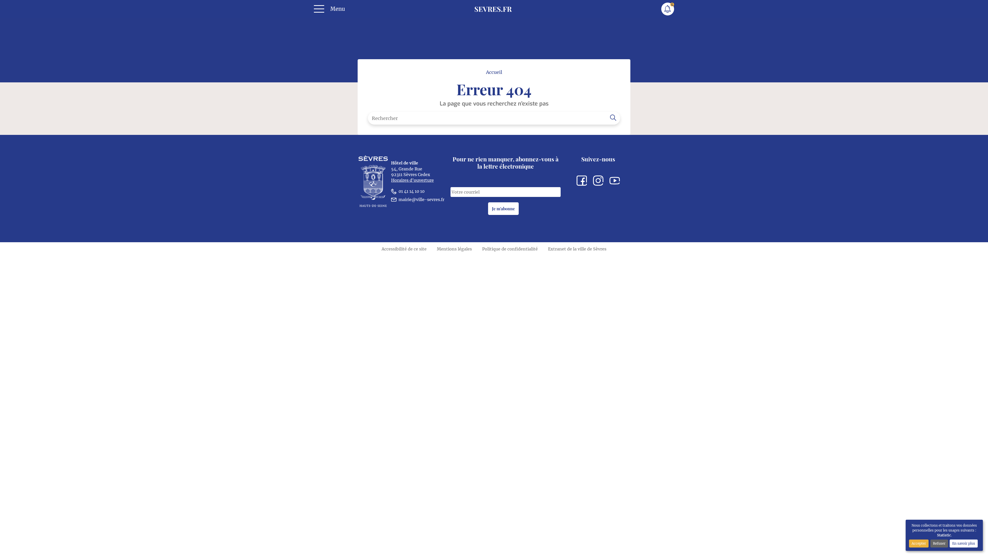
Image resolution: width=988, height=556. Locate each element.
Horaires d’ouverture (412, 180)
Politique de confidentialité (510, 248)
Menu (337, 9)
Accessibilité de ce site (404, 248)
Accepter (919, 543)
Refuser (939, 543)
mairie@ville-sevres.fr (421, 199)
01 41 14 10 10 (412, 191)
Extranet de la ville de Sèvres (577, 248)
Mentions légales (454, 248)
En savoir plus (963, 543)
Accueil (494, 72)
